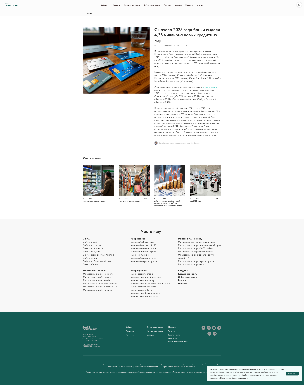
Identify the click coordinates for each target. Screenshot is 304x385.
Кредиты (117, 5)
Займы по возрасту (93, 248)
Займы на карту (91, 258)
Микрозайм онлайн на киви (97, 289)
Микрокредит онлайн (142, 273)
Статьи (200, 5)
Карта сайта (174, 335)
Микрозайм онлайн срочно (97, 277)
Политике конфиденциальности (234, 378)
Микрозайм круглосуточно (144, 261)
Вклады (178, 5)
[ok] (219, 329)
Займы (86, 238)
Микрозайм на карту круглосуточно (196, 261)
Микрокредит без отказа (143, 286)
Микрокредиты (139, 270)
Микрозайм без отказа (142, 241)
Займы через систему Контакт (98, 254)
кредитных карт (210, 87)
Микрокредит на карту (142, 280)
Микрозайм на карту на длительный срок (199, 245)
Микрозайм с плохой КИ (143, 245)
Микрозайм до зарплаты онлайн (100, 283)
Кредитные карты (132, 5)
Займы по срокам (92, 245)
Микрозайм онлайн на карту (98, 273)
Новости (189, 5)
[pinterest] (209, 335)
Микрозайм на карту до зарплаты (195, 251)
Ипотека (167, 5)
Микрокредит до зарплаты (144, 296)
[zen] (214, 329)
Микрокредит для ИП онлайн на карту (150, 283)
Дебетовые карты (152, 5)
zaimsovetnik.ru (180, 366)
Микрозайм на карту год (191, 264)
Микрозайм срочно (141, 254)
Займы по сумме (91, 251)
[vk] (209, 329)
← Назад (87, 13)
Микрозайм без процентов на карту (196, 241)
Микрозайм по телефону (143, 251)
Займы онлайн (90, 241)
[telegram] (203, 329)
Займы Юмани (90, 264)
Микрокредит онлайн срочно (146, 277)
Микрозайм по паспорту (143, 248)
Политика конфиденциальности (178, 340)
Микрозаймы (138, 238)
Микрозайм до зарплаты (143, 258)
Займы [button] (104, 5)
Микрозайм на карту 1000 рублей (195, 248)
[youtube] (215, 335)
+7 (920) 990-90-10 (90, 340)
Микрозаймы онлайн (94, 270)
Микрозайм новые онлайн (96, 280)
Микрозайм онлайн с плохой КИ (100, 286)
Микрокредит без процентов (145, 293)
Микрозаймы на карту (190, 238)
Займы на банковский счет (97, 261)
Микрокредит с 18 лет (142, 289)
